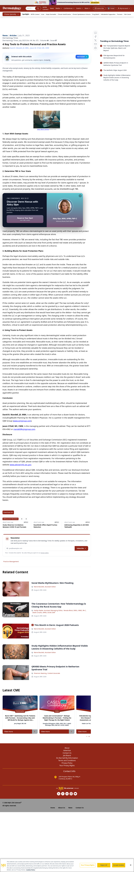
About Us (61, 808)
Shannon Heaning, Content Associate (47, 673)
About (67, 748)
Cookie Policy (30, 870)
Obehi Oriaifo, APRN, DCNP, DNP (43, 612)
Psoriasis (119, 14)
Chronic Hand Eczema (64, 14)
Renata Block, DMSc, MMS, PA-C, (75, 610)
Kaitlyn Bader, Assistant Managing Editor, (48, 610)
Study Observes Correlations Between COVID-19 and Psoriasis (14, 526)
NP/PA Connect (45, 8)
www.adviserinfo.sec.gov (20, 464)
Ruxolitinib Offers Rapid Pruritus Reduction (45, 526)
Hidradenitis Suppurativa (108, 14)
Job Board (67, 755)
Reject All (103, 865)
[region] (67, 865)
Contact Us (67, 753)
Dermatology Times (10, 38)
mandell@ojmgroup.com (24, 429)
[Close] (130, 865)
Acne (42, 14)
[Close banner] (131, 2)
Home (52, 808)
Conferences (68, 8)
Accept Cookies (118, 865)
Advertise (67, 750)
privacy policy (45, 553)
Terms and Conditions (67, 760)
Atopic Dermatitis (51, 14)
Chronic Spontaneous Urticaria (81, 14)
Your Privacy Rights (67, 765)
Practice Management (11, 561)
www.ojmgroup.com (22, 421)
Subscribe (80, 548)
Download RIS (8, 512)
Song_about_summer (43, 129)
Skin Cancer (127, 14)
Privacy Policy (67, 763)
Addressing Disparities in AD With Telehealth (76, 526)
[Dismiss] (80, 195)
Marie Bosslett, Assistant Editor (45, 587)
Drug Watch (95, 14)
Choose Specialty (10, 14)
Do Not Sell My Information (67, 758)
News (52, 8)
